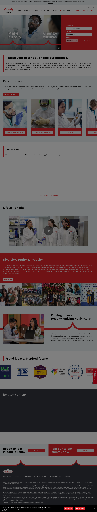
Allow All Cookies (79, 508)
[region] (48, 508)
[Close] (94, 508)
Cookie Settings (68, 508)
